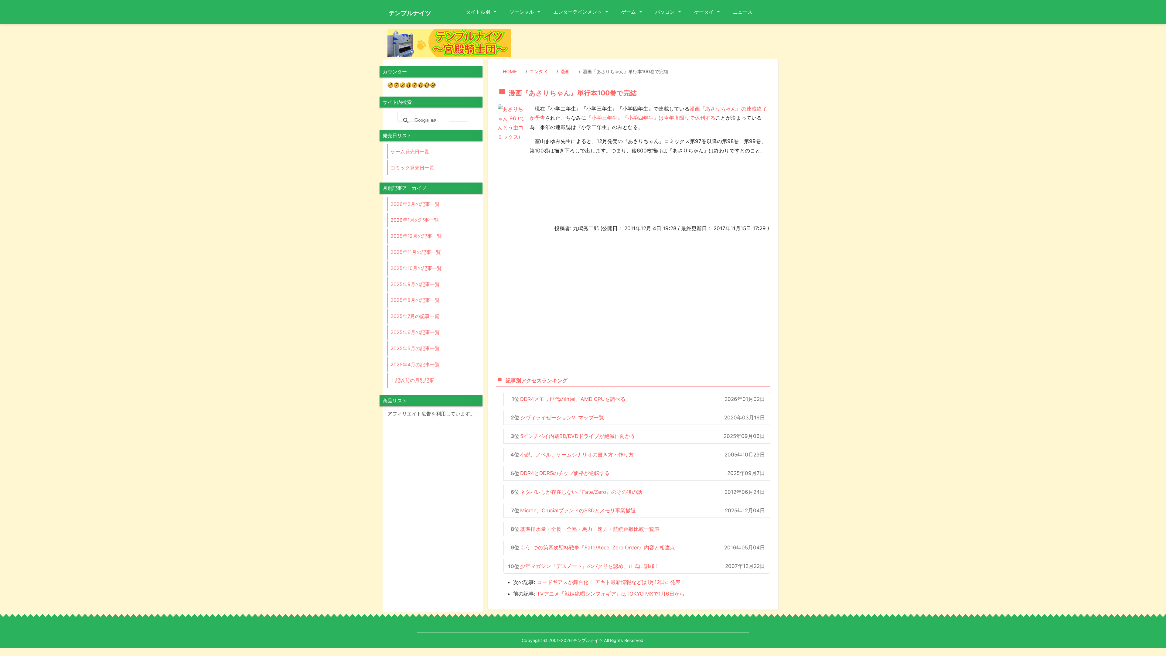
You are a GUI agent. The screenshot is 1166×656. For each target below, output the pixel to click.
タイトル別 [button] (478, 12)
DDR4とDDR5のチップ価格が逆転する (565, 473)
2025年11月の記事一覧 (415, 252)
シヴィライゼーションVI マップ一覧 (562, 418)
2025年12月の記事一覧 (416, 236)
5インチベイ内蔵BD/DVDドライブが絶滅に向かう (577, 436)
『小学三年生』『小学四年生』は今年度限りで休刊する (650, 118)
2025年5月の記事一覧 (415, 348)
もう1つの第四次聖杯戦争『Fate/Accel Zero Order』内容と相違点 (597, 548)
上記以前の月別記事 (412, 380)
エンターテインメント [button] (578, 12)
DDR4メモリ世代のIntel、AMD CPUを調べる (573, 399)
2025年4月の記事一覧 (415, 364)
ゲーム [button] (629, 12)
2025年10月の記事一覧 (416, 268)
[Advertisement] (649, 42)
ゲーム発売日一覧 (409, 152)
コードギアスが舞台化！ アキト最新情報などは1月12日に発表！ (611, 582)
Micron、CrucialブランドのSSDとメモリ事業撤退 (578, 510)
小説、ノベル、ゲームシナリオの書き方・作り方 (577, 455)
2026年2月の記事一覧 (415, 204)
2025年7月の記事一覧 (414, 316)
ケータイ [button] (704, 12)
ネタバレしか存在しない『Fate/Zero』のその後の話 (581, 492)
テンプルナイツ (410, 13)
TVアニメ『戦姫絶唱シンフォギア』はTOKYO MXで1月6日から (611, 594)
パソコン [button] (665, 12)
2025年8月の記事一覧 (415, 300)
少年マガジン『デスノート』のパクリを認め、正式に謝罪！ (590, 566)
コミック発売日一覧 (412, 168)
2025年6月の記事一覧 (415, 332)
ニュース (742, 12)
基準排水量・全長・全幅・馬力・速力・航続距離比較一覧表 (590, 529)
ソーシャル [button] (522, 12)
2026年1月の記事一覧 (414, 220)
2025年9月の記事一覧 (415, 284)
